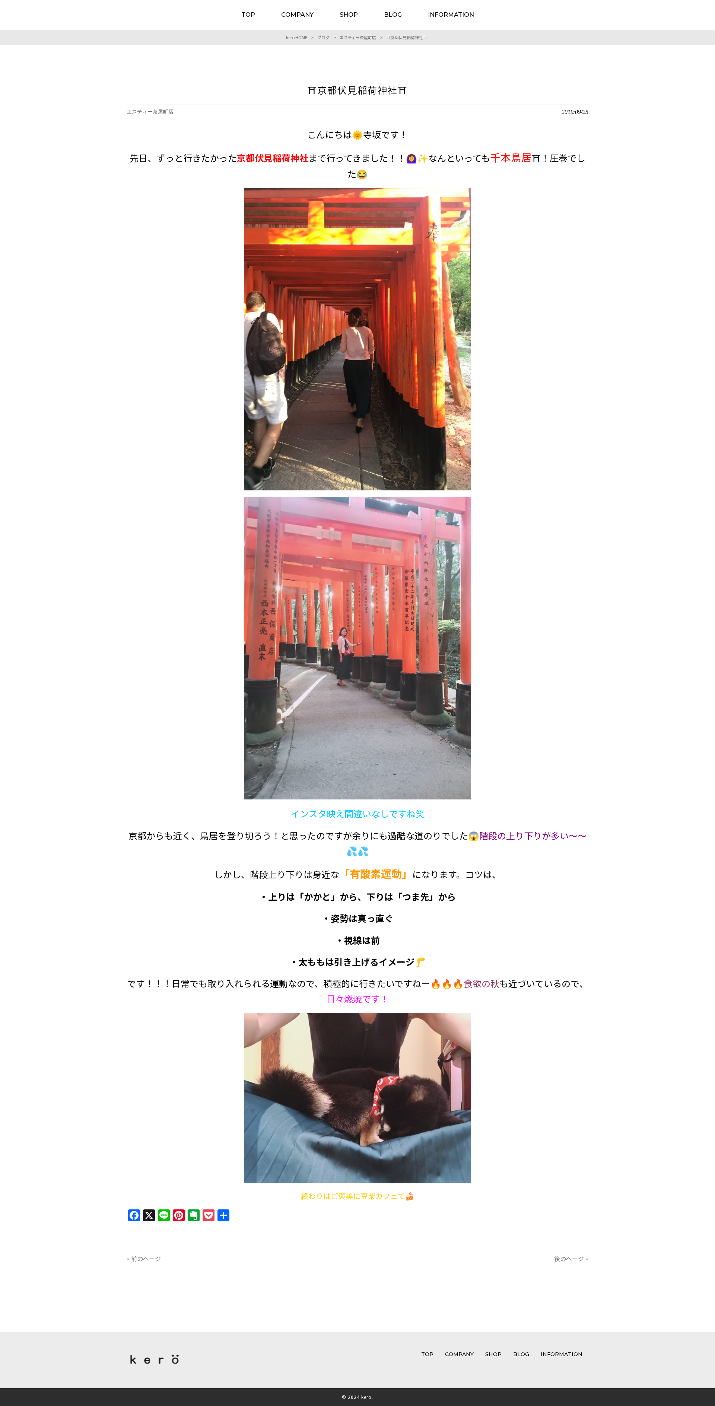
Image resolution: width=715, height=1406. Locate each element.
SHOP (493, 1354)
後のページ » (571, 1258)
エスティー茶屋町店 (358, 37)
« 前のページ (144, 1258)
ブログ (323, 37)
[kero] (154, 1365)
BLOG (521, 1354)
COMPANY (459, 1354)
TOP (427, 1354)
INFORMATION (561, 1354)
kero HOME (296, 37)
